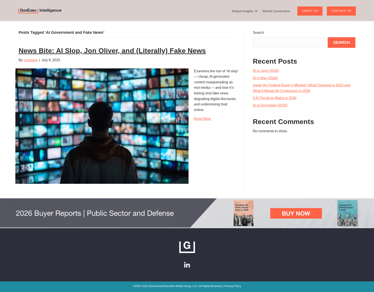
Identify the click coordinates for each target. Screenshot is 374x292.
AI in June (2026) (266, 71)
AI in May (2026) (265, 78)
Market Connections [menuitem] (276, 11)
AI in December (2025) (270, 105)
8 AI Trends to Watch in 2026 (275, 98)
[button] (256, 11)
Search (258, 32)
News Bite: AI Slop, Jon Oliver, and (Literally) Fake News (112, 51)
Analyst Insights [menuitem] (242, 11)
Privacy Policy (233, 286)
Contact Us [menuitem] (341, 11)
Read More (202, 119)
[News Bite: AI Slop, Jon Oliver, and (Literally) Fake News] (102, 125)
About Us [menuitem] (310, 11)
